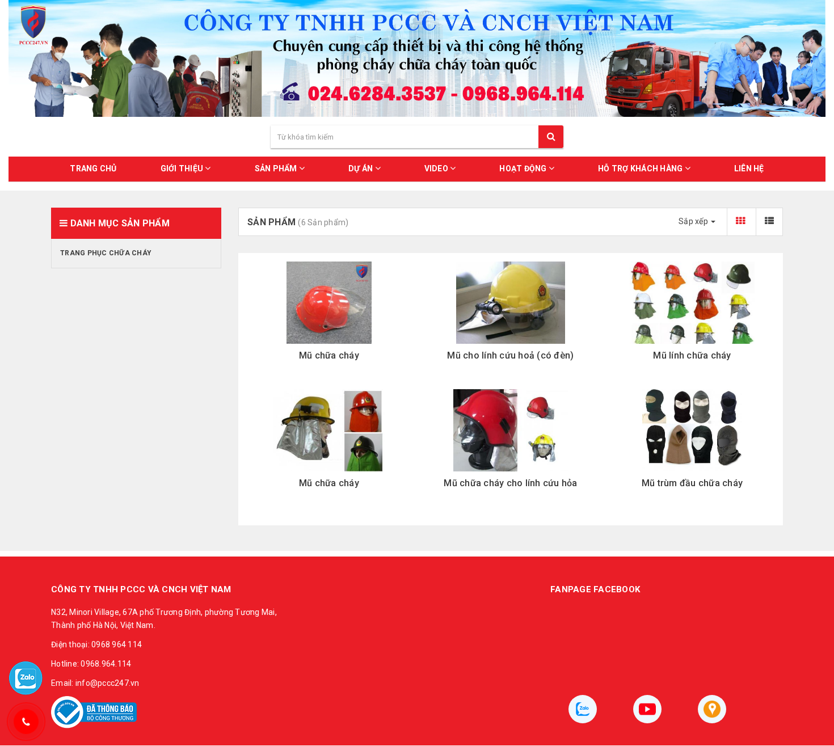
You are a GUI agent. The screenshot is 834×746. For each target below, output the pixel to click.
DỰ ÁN (361, 168)
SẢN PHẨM (277, 168)
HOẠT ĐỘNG (524, 168)
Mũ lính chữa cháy (692, 355)
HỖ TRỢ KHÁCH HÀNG (641, 168)
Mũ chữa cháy (329, 355)
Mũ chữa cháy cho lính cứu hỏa (510, 483)
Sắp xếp (694, 221)
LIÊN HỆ (749, 168)
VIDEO (437, 168)
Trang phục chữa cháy (105, 253)
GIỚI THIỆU (183, 168)
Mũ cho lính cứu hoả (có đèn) (510, 355)
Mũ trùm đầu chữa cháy (692, 483)
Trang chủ (93, 168)
